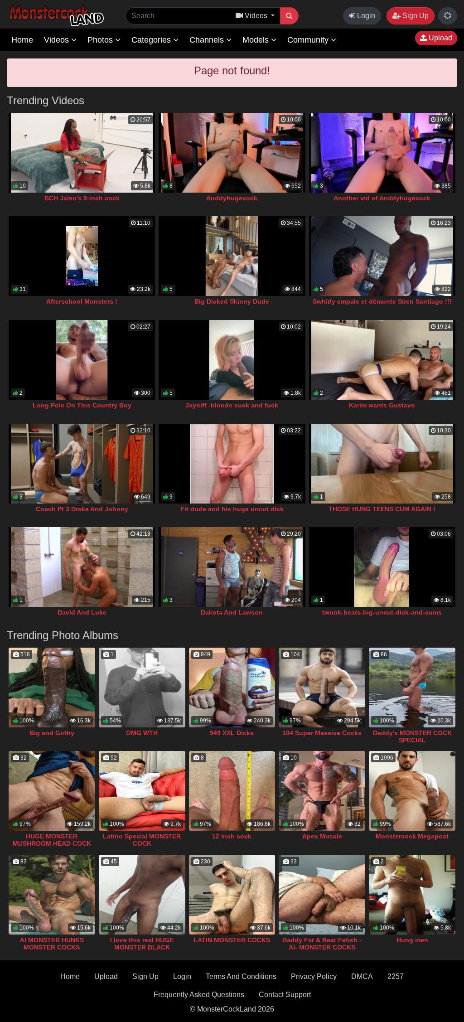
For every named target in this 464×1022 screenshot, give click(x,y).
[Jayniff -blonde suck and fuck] (232, 360)
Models (256, 39)
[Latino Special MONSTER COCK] (142, 791)
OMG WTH (142, 732)
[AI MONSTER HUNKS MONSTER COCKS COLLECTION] (52, 895)
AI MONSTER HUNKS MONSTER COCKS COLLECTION (52, 947)
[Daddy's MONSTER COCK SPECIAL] (412, 687)
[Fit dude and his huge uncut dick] (232, 464)
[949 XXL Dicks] (232, 687)
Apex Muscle (322, 836)
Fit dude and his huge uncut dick (232, 509)
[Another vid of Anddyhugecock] (382, 153)
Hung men (412, 940)
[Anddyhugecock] (232, 153)
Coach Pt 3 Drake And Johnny (82, 509)
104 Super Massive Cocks (322, 732)
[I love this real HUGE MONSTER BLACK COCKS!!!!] (142, 895)
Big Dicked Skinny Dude (231, 301)
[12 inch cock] (232, 791)
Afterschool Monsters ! (81, 301)
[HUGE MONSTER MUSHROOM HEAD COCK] (52, 791)
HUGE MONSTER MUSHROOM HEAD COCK (52, 840)
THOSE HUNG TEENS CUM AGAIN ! (382, 509)
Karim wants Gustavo (382, 405)
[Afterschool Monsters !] (82, 256)
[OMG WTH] (142, 687)
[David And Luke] (82, 567)
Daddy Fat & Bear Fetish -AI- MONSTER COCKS (322, 943)
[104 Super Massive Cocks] (322, 687)
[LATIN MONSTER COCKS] (232, 895)
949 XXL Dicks (232, 732)
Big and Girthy (51, 732)
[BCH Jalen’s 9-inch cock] (82, 153)
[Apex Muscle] (322, 791)
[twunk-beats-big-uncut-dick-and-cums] (382, 567)
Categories (152, 39)
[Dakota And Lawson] (232, 567)
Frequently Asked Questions (199, 994)
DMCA (362, 976)
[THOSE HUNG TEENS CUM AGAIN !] (382, 464)
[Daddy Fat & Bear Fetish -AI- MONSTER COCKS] (322, 895)
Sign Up (415, 15)
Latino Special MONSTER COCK (142, 840)
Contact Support (285, 994)
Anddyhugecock (231, 198)
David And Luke (82, 612)
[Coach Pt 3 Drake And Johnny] (82, 464)
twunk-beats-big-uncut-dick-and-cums (382, 612)
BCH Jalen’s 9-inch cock (82, 198)
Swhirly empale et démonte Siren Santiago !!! (382, 301)
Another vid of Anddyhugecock (382, 198)
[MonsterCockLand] (55, 15)
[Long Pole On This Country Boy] (82, 360)
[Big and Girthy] (52, 687)
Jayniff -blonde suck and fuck (231, 405)
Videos (57, 39)
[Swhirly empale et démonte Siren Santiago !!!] (382, 256)
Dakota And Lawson (232, 612)
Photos (101, 39)
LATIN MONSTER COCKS (231, 940)
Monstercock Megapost (412, 836)
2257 (395, 976)
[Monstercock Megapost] (412, 791)
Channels (207, 39)
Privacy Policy (314, 976)
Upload (439, 38)
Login (365, 15)
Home (22, 39)
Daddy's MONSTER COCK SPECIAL (412, 736)
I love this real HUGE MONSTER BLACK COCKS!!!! (142, 947)
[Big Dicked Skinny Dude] (232, 256)
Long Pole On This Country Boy (82, 405)
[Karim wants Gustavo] (382, 360)
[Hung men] (412, 895)
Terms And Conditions (241, 976)
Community (309, 39)
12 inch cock (231, 836)
